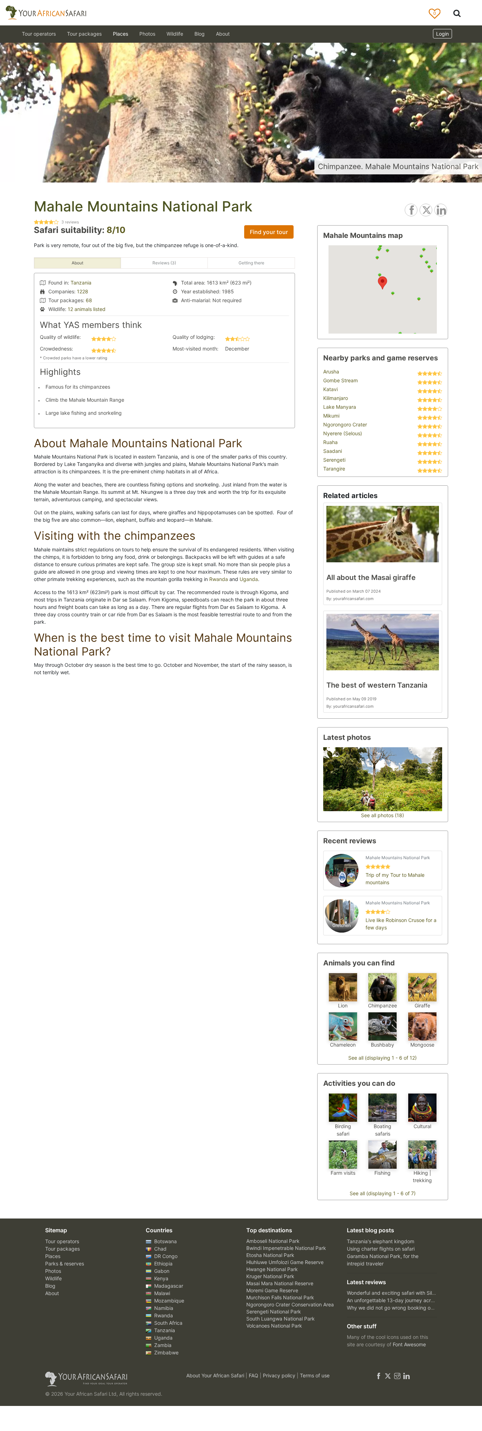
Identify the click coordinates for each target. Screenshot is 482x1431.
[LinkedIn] (406, 1375)
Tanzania (81, 283)
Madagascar (168, 1286)
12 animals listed (87, 309)
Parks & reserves (64, 1264)
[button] (382, 282)
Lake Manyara (339, 407)
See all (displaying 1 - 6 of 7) (383, 1193)
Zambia (162, 1345)
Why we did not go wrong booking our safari (398, 1308)
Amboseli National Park (273, 1241)
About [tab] (77, 262)
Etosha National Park (270, 1255)
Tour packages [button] (84, 34)
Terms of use (315, 1375)
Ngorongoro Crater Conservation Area (290, 1304)
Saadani (332, 451)
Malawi (161, 1293)
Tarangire (334, 469)
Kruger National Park (270, 1276)
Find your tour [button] (269, 231)
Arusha (331, 372)
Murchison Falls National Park (280, 1297)
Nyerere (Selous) (342, 433)
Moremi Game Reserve (272, 1290)
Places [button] (120, 34)
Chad (160, 1249)
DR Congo (165, 1256)
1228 (82, 291)
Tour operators (62, 1241)
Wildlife (175, 34)
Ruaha (330, 442)
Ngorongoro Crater (345, 424)
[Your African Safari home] (107, 1379)
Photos (147, 34)
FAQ (254, 1375)
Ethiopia (163, 1264)
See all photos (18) (382, 815)
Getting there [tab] (251, 262)
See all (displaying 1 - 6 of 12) (382, 1058)
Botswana (165, 1241)
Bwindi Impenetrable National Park (286, 1248)
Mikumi (331, 416)
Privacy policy (280, 1375)
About (223, 34)
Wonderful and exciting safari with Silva (392, 1293)
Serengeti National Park (273, 1312)
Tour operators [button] (39, 34)
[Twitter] (387, 1375)
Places (52, 1256)
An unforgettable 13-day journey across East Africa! (406, 1300)
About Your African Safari (216, 1375)
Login (442, 34)
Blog (199, 34)
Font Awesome (409, 1344)
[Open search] (457, 12)
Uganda (249, 579)
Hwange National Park (272, 1269)
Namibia (163, 1308)
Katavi (330, 389)
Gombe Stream (340, 380)
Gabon (161, 1271)
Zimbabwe (166, 1352)
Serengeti (334, 460)
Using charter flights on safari (381, 1249)
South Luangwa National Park (280, 1319)
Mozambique (168, 1301)
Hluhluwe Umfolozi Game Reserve (285, 1262)
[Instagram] (397, 1375)
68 (89, 300)
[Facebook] (378, 1375)
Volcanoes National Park (274, 1326)
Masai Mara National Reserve (279, 1283)
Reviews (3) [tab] (164, 262)
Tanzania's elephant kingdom (380, 1241)
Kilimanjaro (335, 398)
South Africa (167, 1323)
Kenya (160, 1278)
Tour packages (62, 1249)
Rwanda (218, 579)
